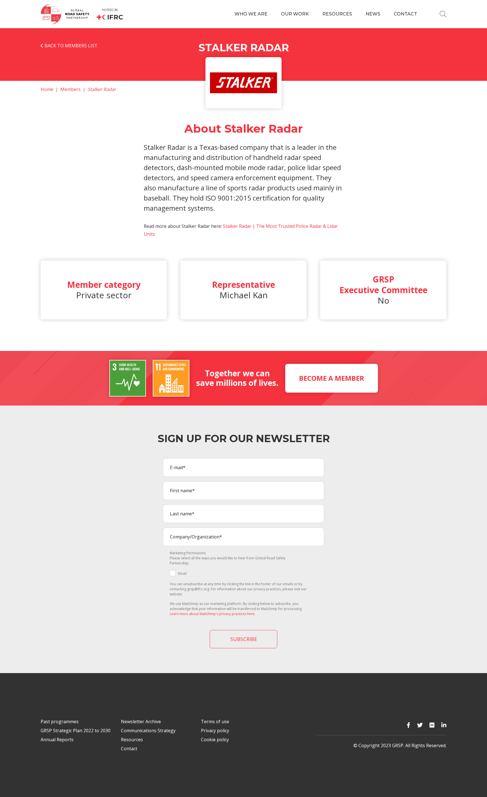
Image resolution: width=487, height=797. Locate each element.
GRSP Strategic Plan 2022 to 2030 (75, 730)
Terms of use (215, 721)
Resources (337, 14)
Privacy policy (215, 730)
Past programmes (60, 721)
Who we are (250, 14)
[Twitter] (420, 725)
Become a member (331, 378)
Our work (295, 14)
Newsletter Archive (141, 721)
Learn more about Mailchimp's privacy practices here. (212, 613)
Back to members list (70, 46)
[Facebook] (408, 725)
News (373, 14)
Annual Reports (57, 739)
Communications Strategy (148, 730)
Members (70, 89)
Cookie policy (215, 739)
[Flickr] (432, 725)
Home (47, 89)
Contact (405, 14)
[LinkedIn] (443, 725)
